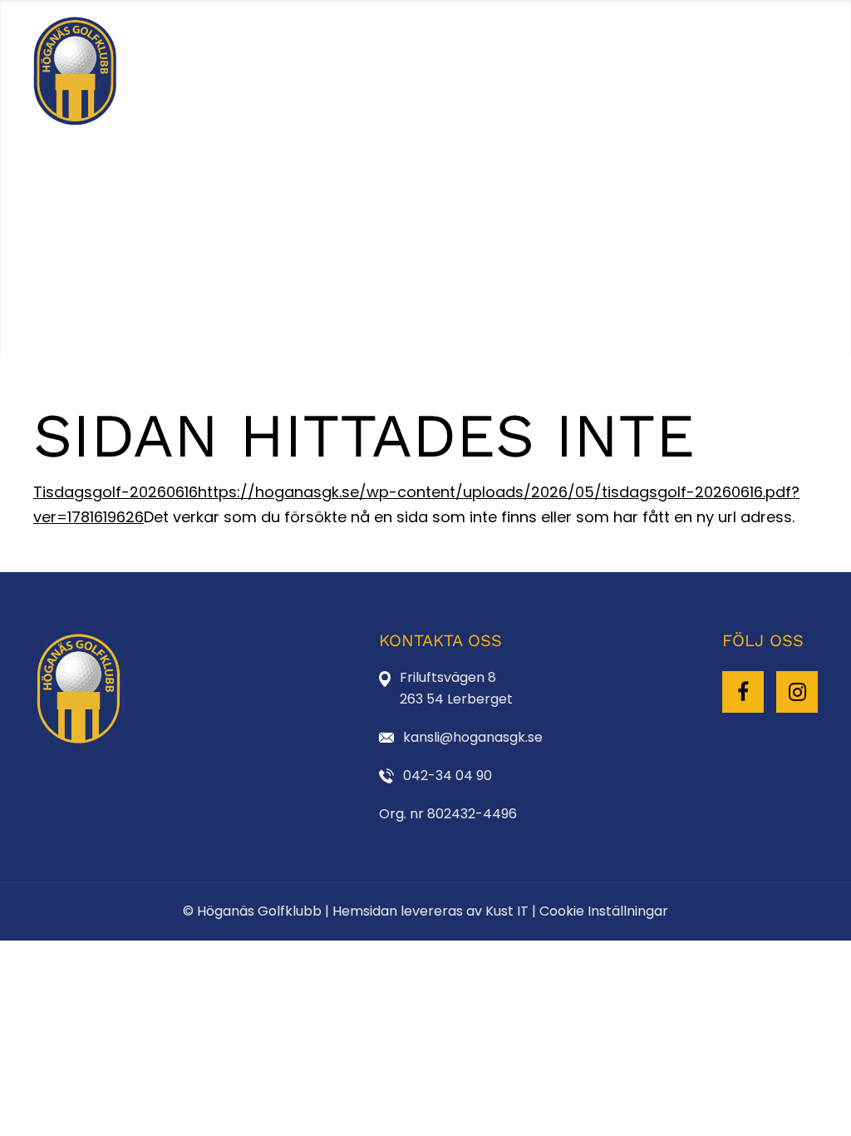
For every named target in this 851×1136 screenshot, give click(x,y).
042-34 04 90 (447, 775)
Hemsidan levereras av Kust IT (430, 911)
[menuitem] (175, 70)
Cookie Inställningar (603, 911)
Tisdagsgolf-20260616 (115, 492)
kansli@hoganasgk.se (473, 737)
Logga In (740, 70)
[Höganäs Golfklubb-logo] (75, 71)
